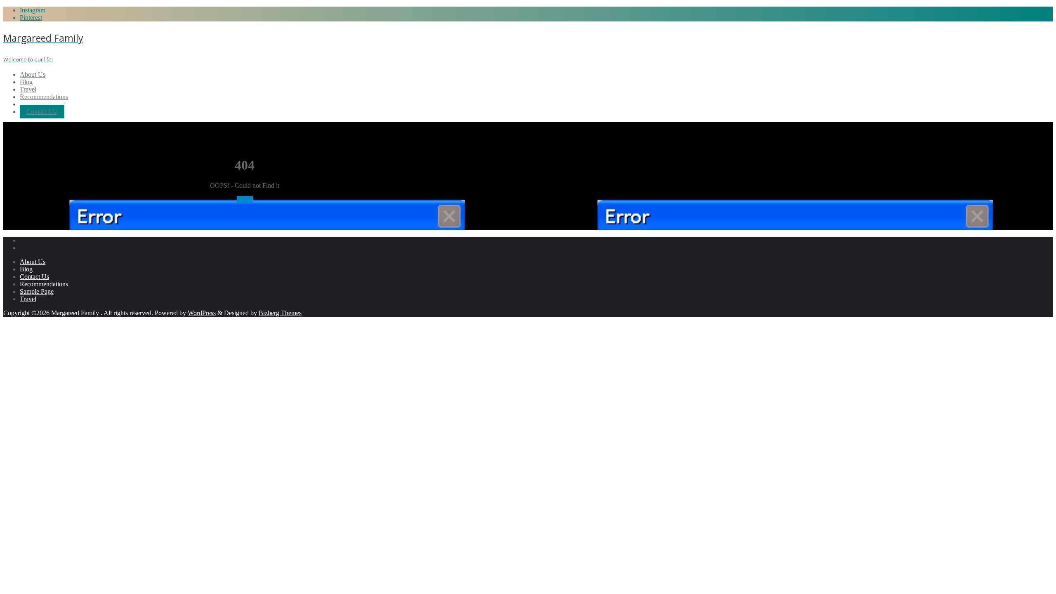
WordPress (202, 312)
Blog (26, 269)
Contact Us (34, 276)
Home (245, 199)
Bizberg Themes (280, 312)
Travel (28, 298)
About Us (32, 261)
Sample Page (37, 291)
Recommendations (44, 284)
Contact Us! (42, 111)
